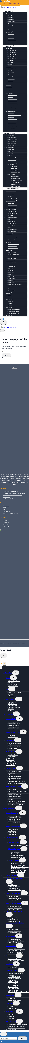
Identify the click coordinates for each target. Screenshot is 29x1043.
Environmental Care (12, 290)
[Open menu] (2, 330)
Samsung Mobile (11, 719)
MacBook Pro (11, 38)
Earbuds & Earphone (12, 95)
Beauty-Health (10, 995)
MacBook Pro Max (12, 40)
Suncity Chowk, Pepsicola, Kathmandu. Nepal (14, 493)
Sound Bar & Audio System (13, 198)
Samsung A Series (12, 50)
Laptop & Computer (9, 808)
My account (6, 506)
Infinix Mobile (8, 83)
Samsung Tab (11, 56)
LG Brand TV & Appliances (14, 878)
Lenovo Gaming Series (12, 139)
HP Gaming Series (12, 145)
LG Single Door (11, 203)
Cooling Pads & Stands (15, 186)
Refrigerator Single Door (13, 893)
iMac (9, 43)
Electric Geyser (11, 282)
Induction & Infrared (12, 268)
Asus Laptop (10, 155)
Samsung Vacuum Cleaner (13, 254)
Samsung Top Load (12, 223)
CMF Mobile (10, 62)
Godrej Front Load (12, 231)
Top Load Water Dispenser (13, 313)
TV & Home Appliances (10, 875)
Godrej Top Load (11, 221)
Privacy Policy (6, 522)
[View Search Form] (3, 322)
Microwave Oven (11, 946)
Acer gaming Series (12, 141)
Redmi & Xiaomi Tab (12, 68)
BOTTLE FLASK (11, 280)
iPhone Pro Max (11, 19)
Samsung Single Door (12, 205)
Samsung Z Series (12, 58)
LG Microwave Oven (12, 246)
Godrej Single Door (12, 207)
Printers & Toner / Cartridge (16, 161)
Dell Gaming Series (12, 143)
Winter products (11, 296)
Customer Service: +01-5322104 (11, 3)
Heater (9, 295)
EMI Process (6, 524)
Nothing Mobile (11, 64)
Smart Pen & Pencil (12, 122)
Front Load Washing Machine (15, 923)
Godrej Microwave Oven (13, 248)
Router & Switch (11, 128)
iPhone (8, 678)
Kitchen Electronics (12, 970)
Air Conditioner (10, 936)
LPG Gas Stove (11, 270)
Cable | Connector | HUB (16, 184)
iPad (7, 689)
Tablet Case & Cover (12, 119)
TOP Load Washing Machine (14, 911)
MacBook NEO (11, 34)
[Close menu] (1, 667)
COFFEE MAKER (11, 266)
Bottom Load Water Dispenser (14, 309)
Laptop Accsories (13, 860)
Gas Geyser (9, 1003)
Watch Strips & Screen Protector (14, 115)
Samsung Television (12, 194)
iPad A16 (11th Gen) (12, 25)
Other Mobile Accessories (13, 786)
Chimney (10, 264)
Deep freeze (9, 964)
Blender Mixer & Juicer (13, 262)
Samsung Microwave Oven (13, 244)
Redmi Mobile (10, 740)
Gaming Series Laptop (12, 813)
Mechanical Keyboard (15, 172)
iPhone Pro (10, 17)
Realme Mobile (9, 90)
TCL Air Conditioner (12, 239)
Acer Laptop (10, 153)
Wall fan (10, 305)
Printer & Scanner (14, 842)
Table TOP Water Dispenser (13, 311)
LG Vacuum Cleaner (12, 252)
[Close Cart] (3, 655)
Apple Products (7, 673)
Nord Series (10, 81)
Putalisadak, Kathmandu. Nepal (11, 491)
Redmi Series (11, 70)
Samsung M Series (12, 52)
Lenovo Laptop (11, 149)
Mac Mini (10, 41)
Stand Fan (10, 301)
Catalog (5, 507)
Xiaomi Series (11, 74)
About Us (5, 520)
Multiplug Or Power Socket (13, 126)
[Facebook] (1, 2)
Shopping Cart (6, 511)
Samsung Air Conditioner (13, 237)
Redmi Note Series (12, 72)
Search (22, 1038)
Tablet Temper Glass (12, 121)
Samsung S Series (12, 54)
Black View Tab (9, 87)
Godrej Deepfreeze (12, 258)
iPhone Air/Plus (11, 21)
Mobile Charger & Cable (13, 104)
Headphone (10, 97)
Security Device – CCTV (13, 130)
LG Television (11, 192)
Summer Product (11, 1011)
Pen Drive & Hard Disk (15, 178)
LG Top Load (11, 219)
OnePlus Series (11, 79)
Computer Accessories (12, 837)
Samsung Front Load (12, 229)
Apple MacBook (10, 699)
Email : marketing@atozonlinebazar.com (13, 499)
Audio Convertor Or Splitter (13, 108)
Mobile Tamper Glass (12, 102)
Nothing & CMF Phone (13, 732)
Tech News (6, 526)
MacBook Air (11, 36)
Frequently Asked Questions (10, 513)
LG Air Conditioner (12, 235)
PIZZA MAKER (11, 272)
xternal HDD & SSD (15, 176)
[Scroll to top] (1, 664)
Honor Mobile (8, 85)
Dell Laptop (10, 151)
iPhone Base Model (12, 15)
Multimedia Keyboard (15, 170)
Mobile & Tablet (8, 714)
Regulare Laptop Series (13, 826)
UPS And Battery (9, 315)
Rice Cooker (10, 274)
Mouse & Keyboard (14, 849)
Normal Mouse (14, 166)
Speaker (10, 124)
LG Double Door (11, 215)
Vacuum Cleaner (11, 955)
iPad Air (10, 27)
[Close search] (3, 1034)
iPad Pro (10, 29)
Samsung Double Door (12, 213)
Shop (4, 509)
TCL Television (11, 196)
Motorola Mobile (9, 88)
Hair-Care (10, 288)
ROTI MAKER (11, 276)
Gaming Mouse (14, 168)
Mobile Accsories (11, 768)
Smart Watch (11, 113)
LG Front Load (11, 227)
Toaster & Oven (11, 278)
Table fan (10, 303)
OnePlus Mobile (10, 752)
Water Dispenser (11, 1021)
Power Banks (11, 117)
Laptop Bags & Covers (15, 182)
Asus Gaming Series (12, 137)
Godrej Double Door (12, 211)
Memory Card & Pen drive (13, 106)
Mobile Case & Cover (12, 99)
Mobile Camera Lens (12, 101)
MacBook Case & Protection (16, 180)
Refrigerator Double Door (13, 903)
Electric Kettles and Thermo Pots (15, 284)
